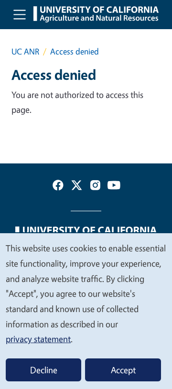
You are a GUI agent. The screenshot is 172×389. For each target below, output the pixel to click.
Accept (123, 370)
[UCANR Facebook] (58, 187)
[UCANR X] (76, 187)
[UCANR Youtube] (114, 187)
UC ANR (25, 51)
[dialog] (86, 310)
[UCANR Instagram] (95, 187)
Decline (43, 370)
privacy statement (38, 339)
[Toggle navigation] (19, 14)
